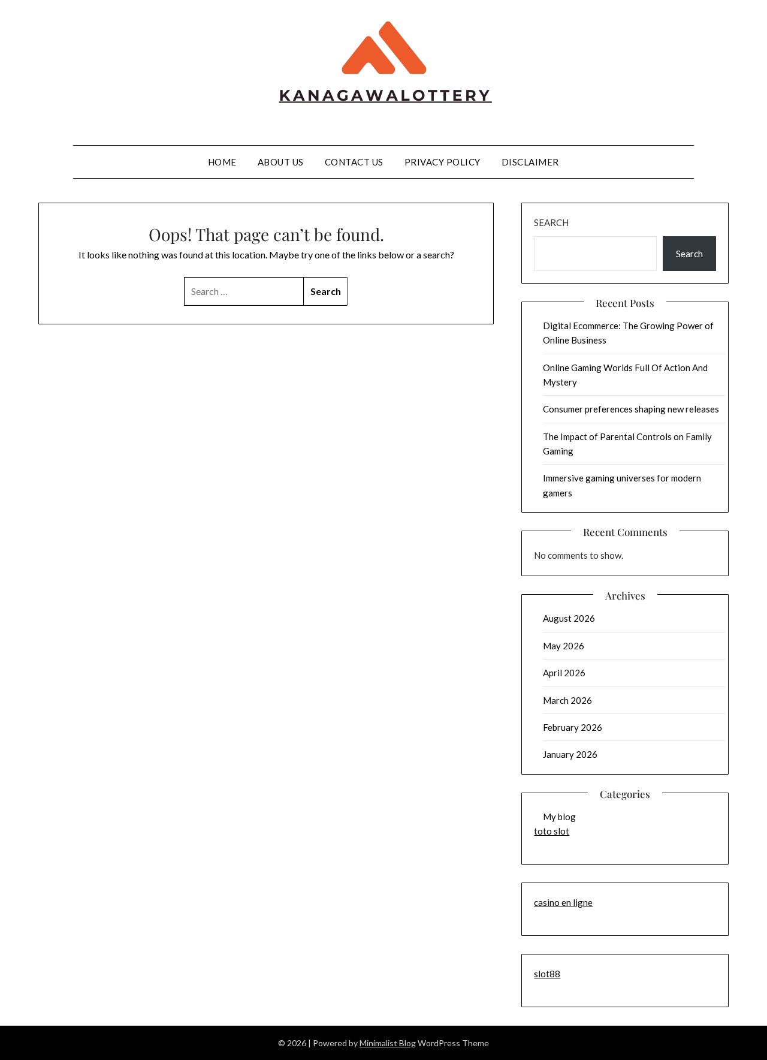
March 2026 (567, 700)
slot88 (547, 973)
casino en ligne (563, 902)
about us (281, 161)
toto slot (551, 831)
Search (551, 222)
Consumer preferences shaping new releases (631, 408)
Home (222, 161)
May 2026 (563, 645)
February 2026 (572, 727)
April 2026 (564, 672)
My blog (559, 816)
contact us (354, 161)
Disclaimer (530, 161)
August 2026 (569, 618)
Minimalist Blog (388, 1043)
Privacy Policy (442, 161)
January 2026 (570, 754)
